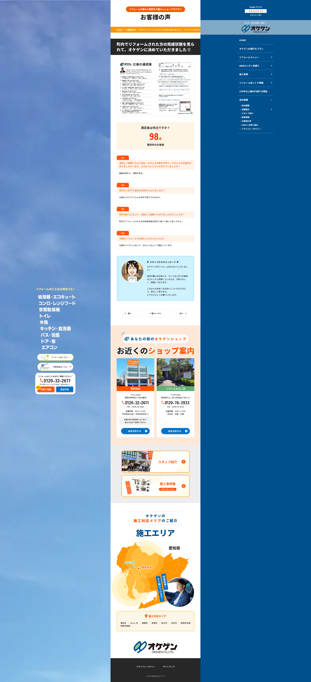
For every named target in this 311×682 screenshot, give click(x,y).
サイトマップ (169, 666)
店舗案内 (245, 109)
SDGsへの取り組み (250, 124)
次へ (181, 313)
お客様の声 (246, 121)
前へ (130, 313)
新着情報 (245, 117)
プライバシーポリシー (251, 128)
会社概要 (245, 105)
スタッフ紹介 (247, 113)
